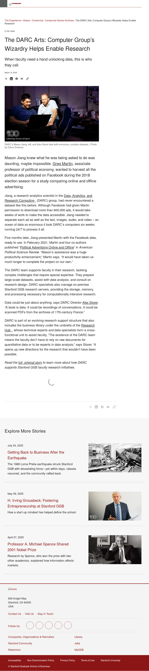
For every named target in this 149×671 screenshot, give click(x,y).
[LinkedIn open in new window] (68, 625)
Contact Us (14, 614)
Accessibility (15, 660)
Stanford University (111, 660)
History (26, 20)
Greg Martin (63, 163)
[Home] (12, 589)
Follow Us (14, 626)
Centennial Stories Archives (59, 20)
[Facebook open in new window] (39, 625)
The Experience (13, 20)
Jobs (77, 643)
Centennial (37, 20)
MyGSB (79, 649)
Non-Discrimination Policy (41, 660)
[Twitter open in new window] (30, 625)
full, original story (30, 362)
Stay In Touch (45, 614)
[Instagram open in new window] (49, 625)
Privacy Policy (68, 660)
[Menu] (3, 3)
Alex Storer (90, 302)
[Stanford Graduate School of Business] (16, 4)
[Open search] (145, 3)
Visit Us (29, 614)
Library (78, 637)
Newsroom (14, 649)
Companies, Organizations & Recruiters (31, 637)
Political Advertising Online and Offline (47, 247)
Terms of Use (88, 660)
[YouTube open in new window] (58, 625)
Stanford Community (20, 643)
